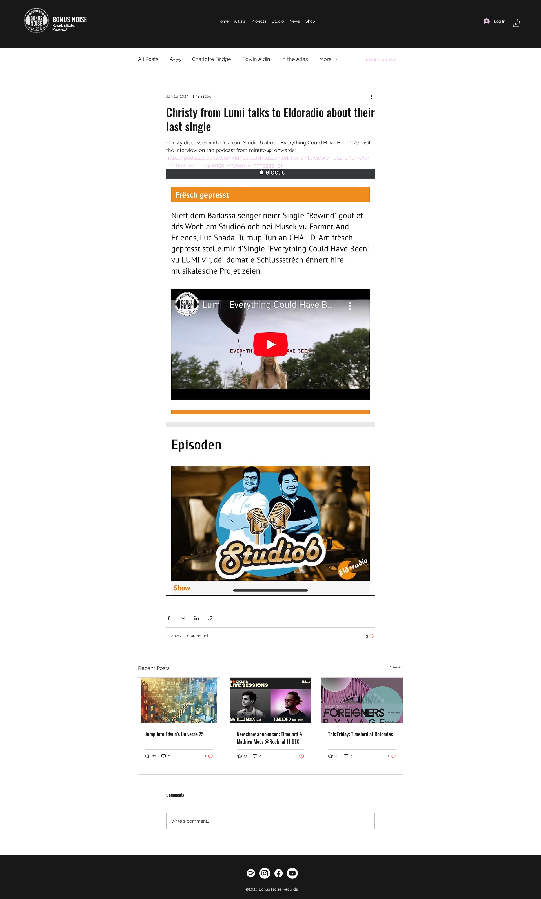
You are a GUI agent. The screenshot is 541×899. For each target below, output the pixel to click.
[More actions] (371, 96)
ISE (83, 19)
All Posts (148, 59)
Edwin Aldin (256, 59)
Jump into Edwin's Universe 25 (174, 734)
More (325, 59)
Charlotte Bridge (211, 59)
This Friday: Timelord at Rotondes (360, 734)
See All (396, 667)
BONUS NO (65, 19)
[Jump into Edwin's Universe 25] (179, 700)
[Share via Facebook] (169, 618)
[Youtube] (292, 873)
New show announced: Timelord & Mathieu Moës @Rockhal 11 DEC (269, 737)
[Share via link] (210, 618)
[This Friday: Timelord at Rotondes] (362, 700)
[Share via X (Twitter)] (182, 618)
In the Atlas (294, 59)
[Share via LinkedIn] (196, 618)
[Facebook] (278, 873)
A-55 (175, 59)
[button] (516, 23)
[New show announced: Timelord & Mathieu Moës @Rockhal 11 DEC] (270, 700)
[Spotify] (250, 873)
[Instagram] (264, 873)
